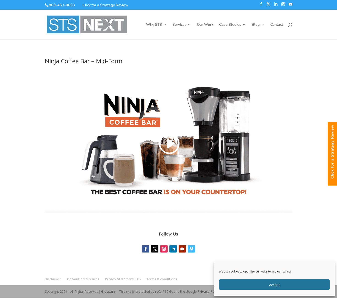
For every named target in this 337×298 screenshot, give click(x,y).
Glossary (108, 291)
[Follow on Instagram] (164, 249)
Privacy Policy (209, 291)
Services (179, 25)
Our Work (205, 25)
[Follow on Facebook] (145, 249)
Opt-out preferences (83, 279)
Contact (276, 25)
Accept (274, 284)
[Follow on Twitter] (154, 249)
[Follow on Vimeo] (191, 249)
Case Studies (230, 25)
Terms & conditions (161, 279)
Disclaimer (53, 279)
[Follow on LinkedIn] (173, 249)
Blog (256, 25)
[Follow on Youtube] (182, 249)
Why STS (154, 25)
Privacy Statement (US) (123, 279)
